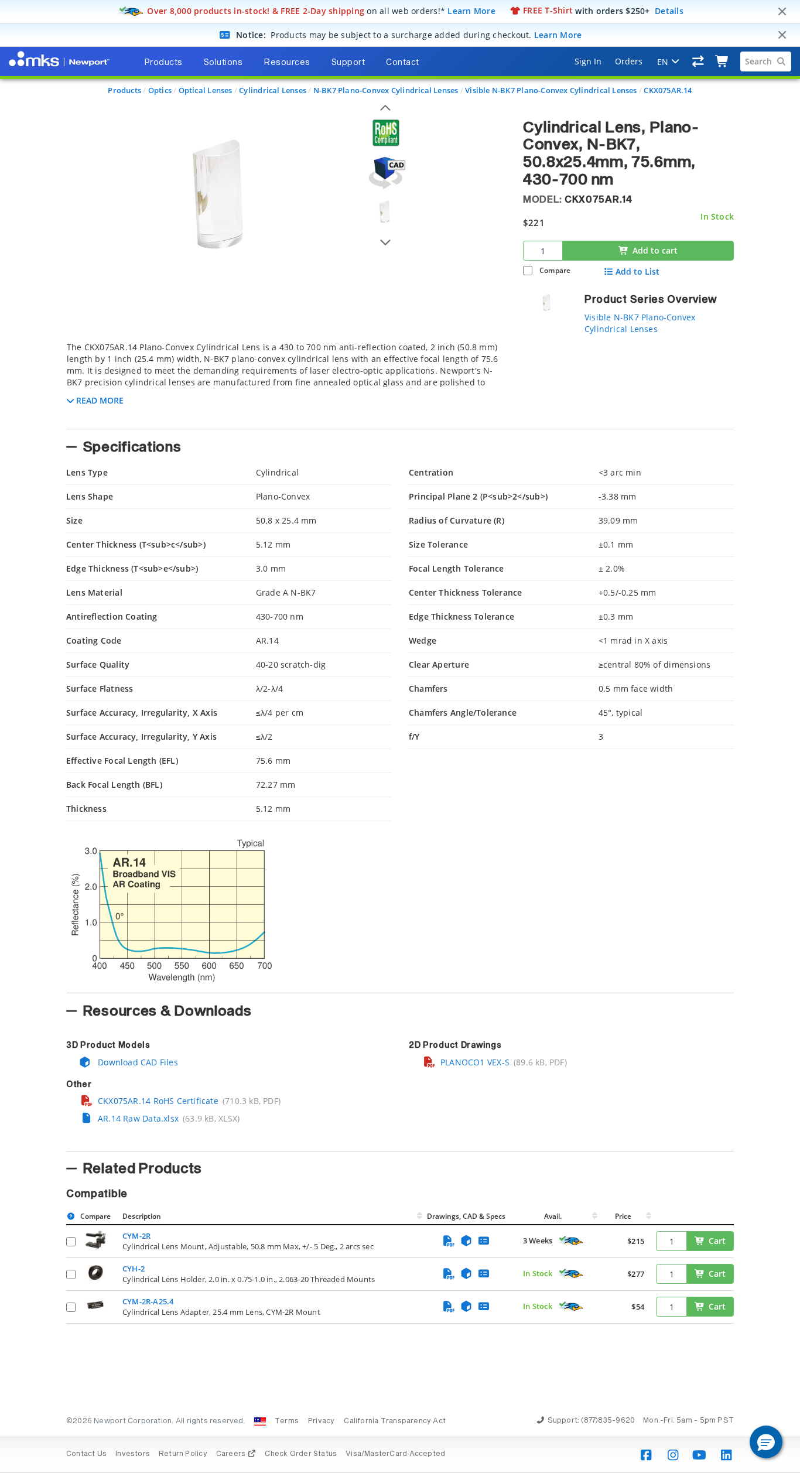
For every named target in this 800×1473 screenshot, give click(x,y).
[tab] (286, 382)
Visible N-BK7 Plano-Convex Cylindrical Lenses (551, 90)
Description (141, 1216)
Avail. (553, 1216)
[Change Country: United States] (260, 1421)
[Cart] (722, 61)
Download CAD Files (136, 1062)
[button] (766, 1442)
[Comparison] (698, 61)
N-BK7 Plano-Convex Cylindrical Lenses (386, 90)
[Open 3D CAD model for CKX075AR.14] (385, 173)
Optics (160, 90)
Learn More (471, 10)
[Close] (781, 11)
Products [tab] (163, 63)
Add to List (637, 272)
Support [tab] (348, 63)
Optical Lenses (206, 90)
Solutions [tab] (223, 63)
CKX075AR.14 (668, 90)
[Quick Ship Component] (570, 1241)
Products (124, 90)
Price (623, 1216)
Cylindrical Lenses (272, 90)
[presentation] (400, 736)
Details (669, 10)
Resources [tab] (287, 63)
